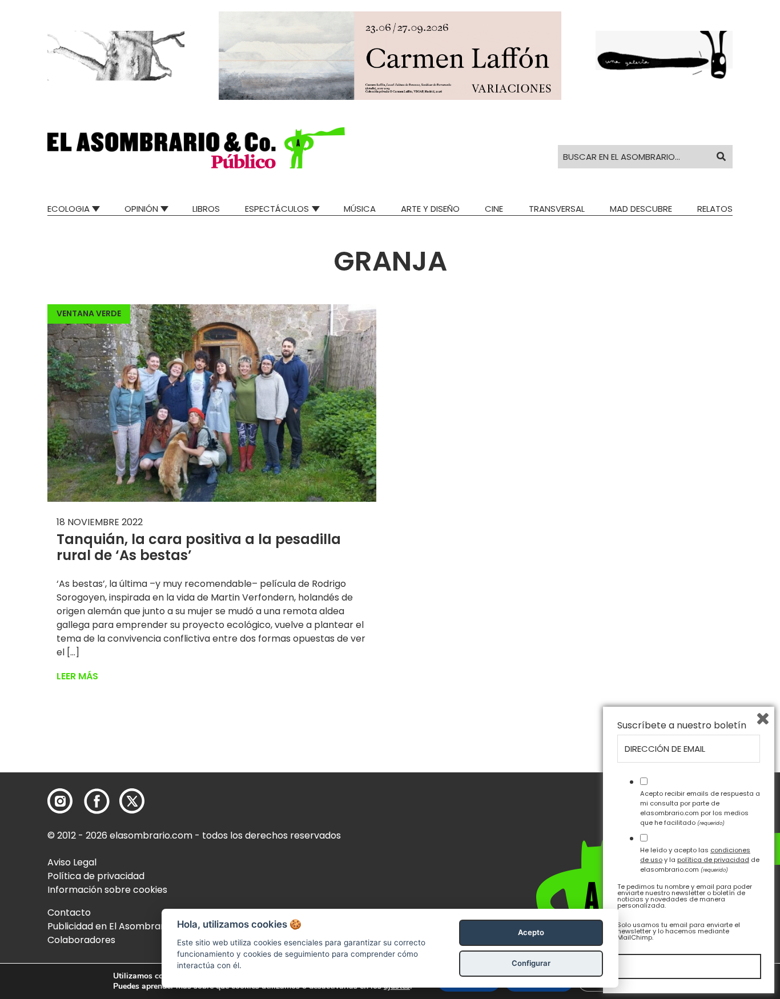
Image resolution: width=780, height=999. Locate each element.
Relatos (715, 209)
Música (360, 209)
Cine (494, 209)
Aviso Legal (72, 862)
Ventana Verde (89, 313)
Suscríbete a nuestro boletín (681, 725)
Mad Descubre (641, 209)
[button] (196, 147)
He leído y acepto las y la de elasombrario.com (699, 859)
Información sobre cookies (107, 889)
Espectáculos (277, 209)
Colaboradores (81, 939)
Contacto (69, 912)
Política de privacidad (95, 876)
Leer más (77, 676)
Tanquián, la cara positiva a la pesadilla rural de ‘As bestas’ (199, 547)
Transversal (557, 209)
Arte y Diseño (430, 209)
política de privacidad (713, 859)
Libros (206, 209)
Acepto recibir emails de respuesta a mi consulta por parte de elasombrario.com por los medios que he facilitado (700, 808)
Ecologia (68, 209)
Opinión (141, 209)
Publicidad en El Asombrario (109, 926)
